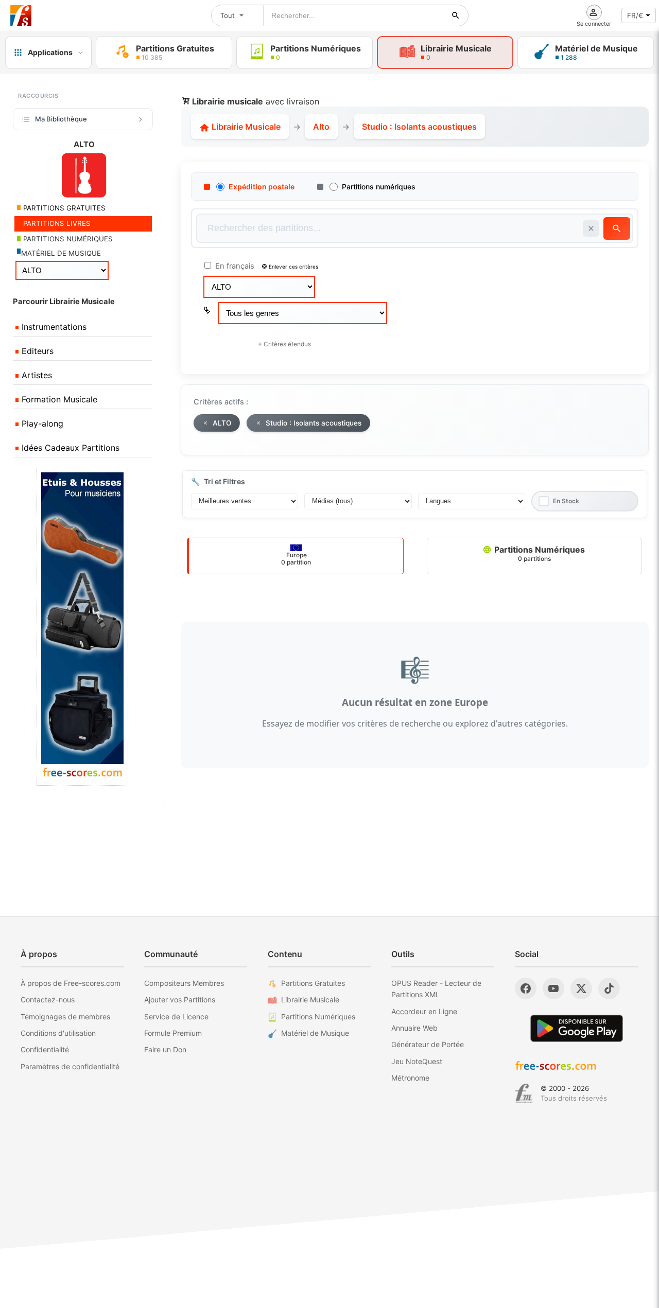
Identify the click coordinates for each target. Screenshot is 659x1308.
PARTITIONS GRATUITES (63, 208)
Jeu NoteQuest (416, 1061)
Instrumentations (52, 327)
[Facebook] (525, 988)
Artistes (35, 375)
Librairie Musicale (245, 126)
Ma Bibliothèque (61, 119)
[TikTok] (609, 988)
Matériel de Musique (315, 1033)
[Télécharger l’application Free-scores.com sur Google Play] (576, 1028)
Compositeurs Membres (184, 983)
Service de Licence (176, 1016)
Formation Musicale (58, 399)
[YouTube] (553, 988)
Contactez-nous (48, 999)
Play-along (41, 423)
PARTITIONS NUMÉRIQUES (67, 239)
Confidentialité (45, 1049)
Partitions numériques (378, 186)
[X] (581, 988)
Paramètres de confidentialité (70, 1066)
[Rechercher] (455, 15)
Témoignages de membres (65, 1016)
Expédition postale (261, 186)
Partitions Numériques (538, 553)
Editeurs (36, 351)
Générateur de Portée (427, 1044)
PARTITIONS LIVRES (56, 223)
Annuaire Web (414, 1027)
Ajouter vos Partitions (179, 999)
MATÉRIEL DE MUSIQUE (61, 253)
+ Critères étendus (284, 344)
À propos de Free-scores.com (70, 983)
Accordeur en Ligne (424, 1011)
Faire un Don (165, 1049)
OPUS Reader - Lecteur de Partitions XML (436, 989)
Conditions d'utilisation (58, 1033)
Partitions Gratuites (313, 983)
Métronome (410, 1077)
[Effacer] (591, 228)
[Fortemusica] (524, 1093)
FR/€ (635, 15)
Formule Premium (173, 1033)
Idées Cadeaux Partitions (69, 448)
